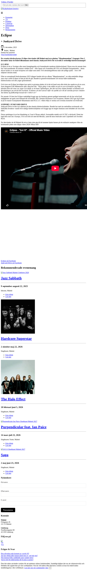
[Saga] (13, 449)
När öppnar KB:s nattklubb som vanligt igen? (17, 558)
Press (7, 28)
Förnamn (4, 482)
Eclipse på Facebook (8, 261)
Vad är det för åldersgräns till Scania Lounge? (17, 560)
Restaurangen (10, 30)
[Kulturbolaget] (9, 9)
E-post (3, 500)
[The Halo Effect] (18, 393)
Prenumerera (8, 510)
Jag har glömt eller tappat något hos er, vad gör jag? (19, 556)
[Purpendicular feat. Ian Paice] (19, 421)
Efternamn (5, 491)
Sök (26, 5)
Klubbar (8, 21)
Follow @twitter (7, 2)
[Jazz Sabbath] (15, 273)
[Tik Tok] (2, 545)
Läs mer (8, 297)
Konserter (8, 17)
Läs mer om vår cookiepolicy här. (36, 568)
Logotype (8, 23)
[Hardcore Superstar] (18, 333)
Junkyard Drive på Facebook (11, 263)
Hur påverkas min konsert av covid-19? (15, 554)
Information (9, 26)
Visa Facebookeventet (9, 55)
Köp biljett (9, 294)
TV (6, 19)
